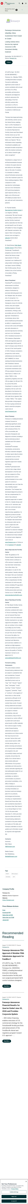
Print (3, 910)
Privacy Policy (14, 1188)
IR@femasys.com (10, 846)
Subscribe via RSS (7, 915)
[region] (14, 1191)
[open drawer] (25, 3)
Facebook (11, 545)
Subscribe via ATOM (8, 917)
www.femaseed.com (10, 411)
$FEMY (7, 873)
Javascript (5, 920)
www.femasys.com (10, 542)
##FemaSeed (15, 873)
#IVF (14, 876)
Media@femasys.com (11, 856)
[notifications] (22, 3)
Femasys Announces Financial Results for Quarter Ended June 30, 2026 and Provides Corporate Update (12, 1008)
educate (7, 238)
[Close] (26, 1181)
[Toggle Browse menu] (22, 10)
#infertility (8, 876)
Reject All (14, 1196)
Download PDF (6, 912)
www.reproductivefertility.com (13, 595)
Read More (6, 986)
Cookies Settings (14, 1192)
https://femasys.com (8, 900)
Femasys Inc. (13, 58)
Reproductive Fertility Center (13, 210)
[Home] (8, 3)
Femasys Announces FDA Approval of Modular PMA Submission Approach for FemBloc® (13, 954)
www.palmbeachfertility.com (13, 658)
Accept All (14, 1201)
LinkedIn (18, 545)
